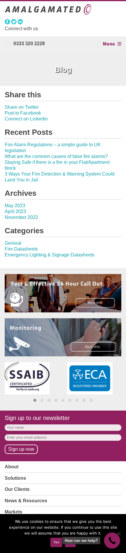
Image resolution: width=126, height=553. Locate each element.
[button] (34, 400)
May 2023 (15, 205)
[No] (119, 534)
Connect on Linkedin (26, 118)
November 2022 (21, 217)
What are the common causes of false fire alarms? (56, 156)
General (13, 243)
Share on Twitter (22, 107)
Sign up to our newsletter (37, 418)
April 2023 (15, 211)
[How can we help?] (112, 540)
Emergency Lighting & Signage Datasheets (49, 254)
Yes (56, 542)
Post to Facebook (23, 112)
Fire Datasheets (21, 248)
